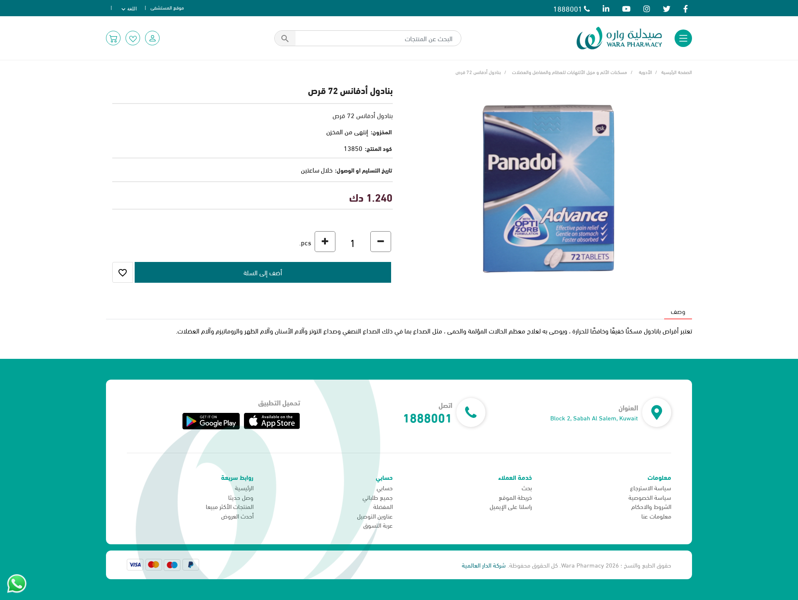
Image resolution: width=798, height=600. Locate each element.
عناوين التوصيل (375, 515)
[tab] (678, 311)
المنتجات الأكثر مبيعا (230, 506)
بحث (527, 487)
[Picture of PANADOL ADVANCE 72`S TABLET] (548, 187)
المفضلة (383, 506)
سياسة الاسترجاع (650, 487)
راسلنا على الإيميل (511, 506)
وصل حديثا (241, 497)
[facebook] (685, 8)
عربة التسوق (378, 525)
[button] (152, 38)
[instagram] (646, 8)
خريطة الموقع (515, 497)
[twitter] (666, 8)
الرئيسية (244, 487)
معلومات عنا (656, 515)
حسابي (385, 487)
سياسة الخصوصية (649, 497)
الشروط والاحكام (651, 506)
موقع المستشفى (167, 7)
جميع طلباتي (377, 497)
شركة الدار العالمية (484, 564)
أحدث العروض (237, 515)
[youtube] (626, 8)
